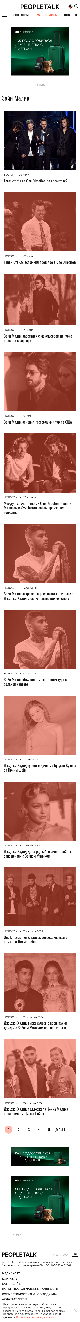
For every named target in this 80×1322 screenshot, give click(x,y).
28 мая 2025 (30, 759)
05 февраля (30, 673)
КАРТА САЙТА (12, 1284)
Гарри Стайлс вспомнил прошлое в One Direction (40, 262)
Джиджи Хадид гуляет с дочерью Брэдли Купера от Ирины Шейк (40, 767)
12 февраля (30, 587)
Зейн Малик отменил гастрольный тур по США (38, 422)
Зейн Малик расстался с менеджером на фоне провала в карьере (38, 338)
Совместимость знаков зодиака (29, 1294)
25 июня (28, 330)
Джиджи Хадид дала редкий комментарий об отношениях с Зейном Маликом (37, 853)
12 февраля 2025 (33, 931)
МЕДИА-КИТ (11, 1273)
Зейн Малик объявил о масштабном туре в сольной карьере (35, 682)
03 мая (27, 416)
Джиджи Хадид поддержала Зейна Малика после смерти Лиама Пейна (36, 1111)
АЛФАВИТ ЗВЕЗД (14, 1299)
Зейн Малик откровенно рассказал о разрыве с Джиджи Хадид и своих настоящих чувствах (38, 596)
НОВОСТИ (11, 256)
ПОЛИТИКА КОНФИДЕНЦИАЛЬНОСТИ (30, 1289)
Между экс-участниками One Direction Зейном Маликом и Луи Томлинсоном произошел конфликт (37, 507)
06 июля (28, 256)
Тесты (8, 174)
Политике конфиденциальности (36, 1317)
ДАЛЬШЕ (60, 1130)
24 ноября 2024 (32, 1103)
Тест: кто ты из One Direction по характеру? (36, 181)
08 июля (24, 174)
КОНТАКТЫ (10, 1278)
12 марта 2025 (31, 845)
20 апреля (29, 497)
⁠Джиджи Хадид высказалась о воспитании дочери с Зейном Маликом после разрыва (35, 1025)
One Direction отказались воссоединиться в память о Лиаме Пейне (35, 939)
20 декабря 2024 (33, 1017)
